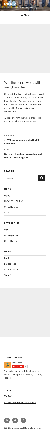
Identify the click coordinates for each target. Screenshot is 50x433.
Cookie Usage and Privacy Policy (20, 402)
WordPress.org (11, 275)
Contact (8, 396)
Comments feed (12, 269)
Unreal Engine (11, 207)
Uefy (6, 230)
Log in (7, 258)
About (7, 212)
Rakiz (10, 4)
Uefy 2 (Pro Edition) (13, 201)
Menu (26, 15)
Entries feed (10, 264)
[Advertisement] (25, 48)
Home (7, 196)
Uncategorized (11, 235)
